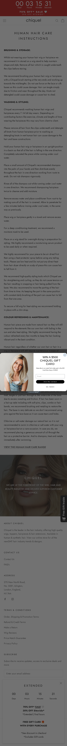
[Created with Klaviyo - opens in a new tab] (33, 392)
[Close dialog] (65, 355)
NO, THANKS (50, 386)
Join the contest (50, 381)
